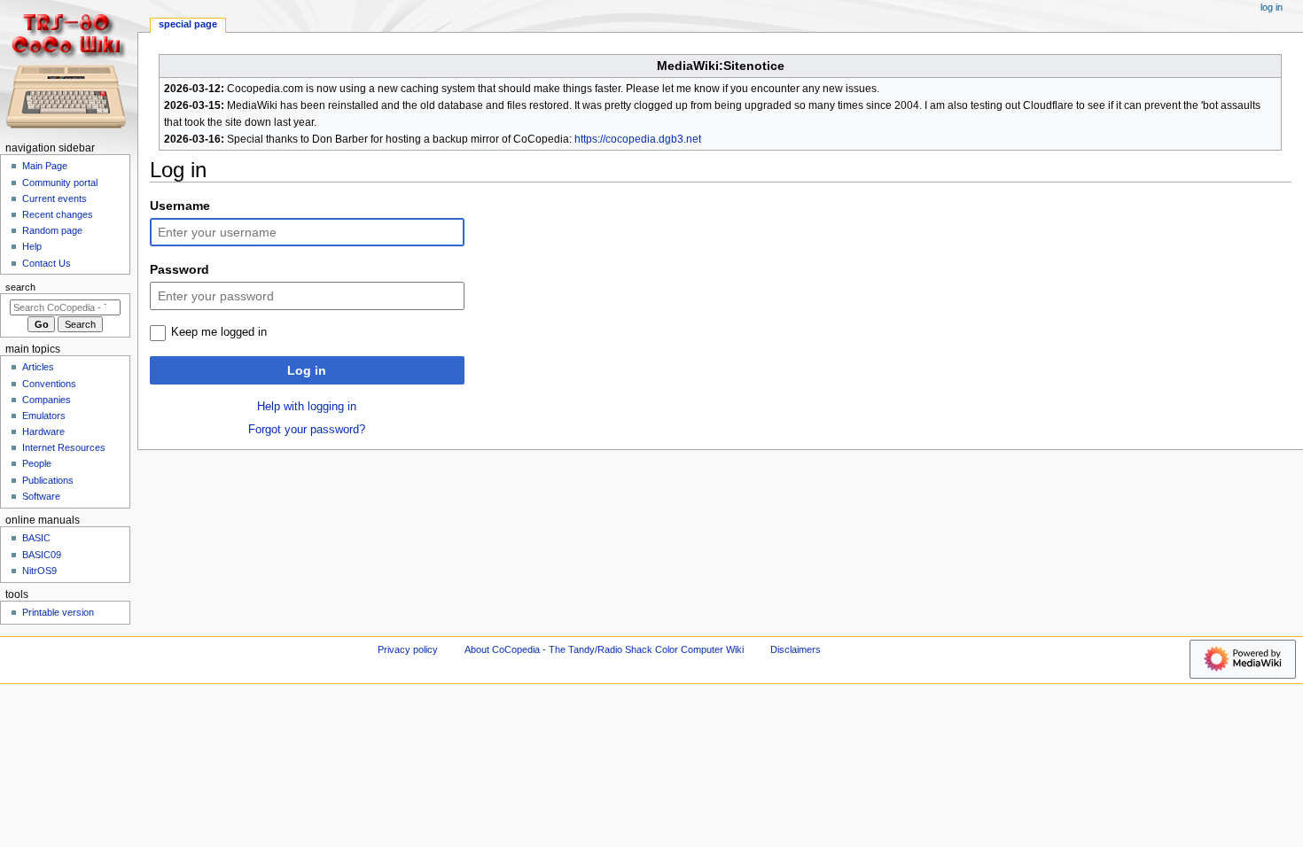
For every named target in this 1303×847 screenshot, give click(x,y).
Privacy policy (408, 649)
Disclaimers (795, 649)
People (36, 463)
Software (41, 496)
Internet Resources (63, 447)
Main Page (44, 165)
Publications (48, 480)
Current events (54, 198)
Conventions (49, 383)
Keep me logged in (219, 332)
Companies (46, 399)
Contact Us (46, 263)
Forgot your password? (306, 430)
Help (32, 246)
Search (20, 287)
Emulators (44, 415)
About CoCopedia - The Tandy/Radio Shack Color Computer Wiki (604, 649)
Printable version (58, 612)
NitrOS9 (39, 570)
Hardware (43, 431)
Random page (52, 230)
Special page (188, 24)
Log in (306, 370)
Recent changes (57, 214)
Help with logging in (306, 406)
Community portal (60, 182)
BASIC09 (41, 554)
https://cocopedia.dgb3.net (637, 139)
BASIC (36, 537)
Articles (38, 366)
